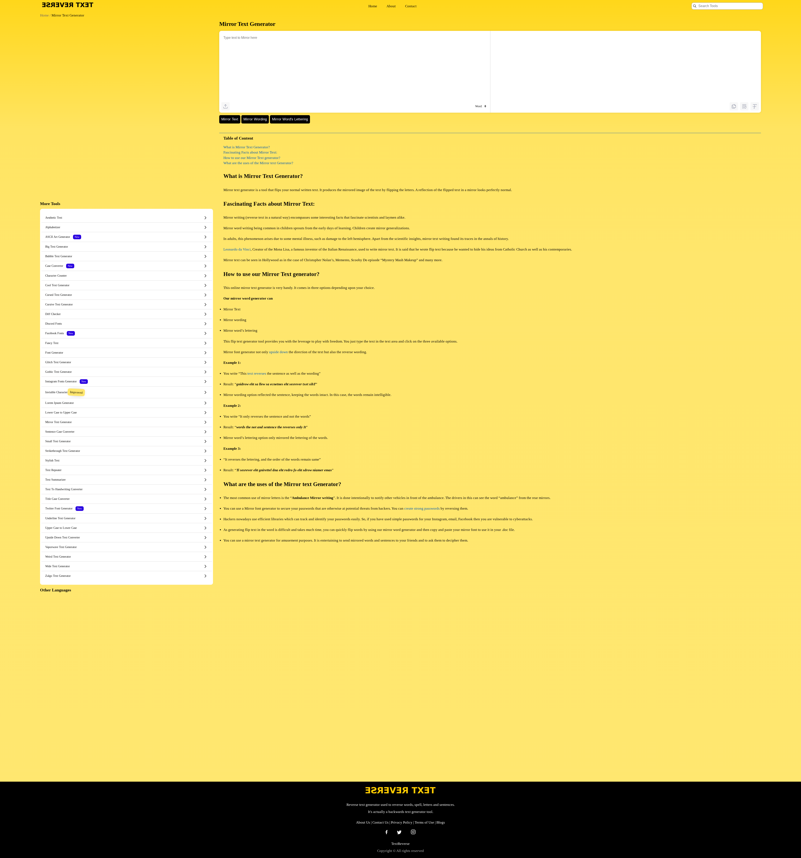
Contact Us (380, 822)
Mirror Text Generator (58, 422)
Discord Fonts (53, 323)
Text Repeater (53, 470)
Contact (411, 6)
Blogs (440, 822)
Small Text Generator (58, 441)
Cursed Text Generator (58, 294)
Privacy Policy (401, 822)
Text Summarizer (55, 479)
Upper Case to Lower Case (61, 527)
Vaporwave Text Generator (61, 547)
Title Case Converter (57, 498)
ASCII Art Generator (62, 236)
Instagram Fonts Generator (65, 381)
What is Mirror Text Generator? (246, 147)
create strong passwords (422, 508)
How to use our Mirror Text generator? (251, 158)
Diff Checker (53, 314)
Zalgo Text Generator (58, 575)
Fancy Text (51, 343)
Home (372, 6)
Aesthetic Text (53, 217)
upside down (278, 352)
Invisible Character (63, 392)
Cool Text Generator (57, 285)
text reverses (256, 373)
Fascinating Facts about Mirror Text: (250, 152)
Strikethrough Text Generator (62, 450)
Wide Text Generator (57, 566)
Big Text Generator (56, 246)
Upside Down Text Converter (62, 537)
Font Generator (54, 352)
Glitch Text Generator (58, 362)
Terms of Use (424, 822)
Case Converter (59, 265)
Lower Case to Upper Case (61, 412)
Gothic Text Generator (58, 371)
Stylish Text (52, 460)
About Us (363, 822)
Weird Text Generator (58, 556)
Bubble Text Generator (58, 256)
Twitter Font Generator (63, 508)
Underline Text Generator (60, 518)
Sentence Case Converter (59, 431)
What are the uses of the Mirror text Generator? (258, 163)
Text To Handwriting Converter (64, 489)
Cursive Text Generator (59, 304)
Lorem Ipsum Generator (59, 402)
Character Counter (56, 275)
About (391, 6)
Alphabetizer (52, 227)
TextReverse (400, 844)
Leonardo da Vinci (237, 249)
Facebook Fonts (59, 333)
